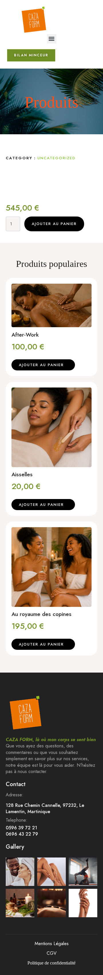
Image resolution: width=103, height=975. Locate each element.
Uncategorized (56, 158)
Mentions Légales (52, 943)
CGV (52, 953)
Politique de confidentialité (51, 962)
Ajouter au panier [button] (41, 365)
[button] (51, 39)
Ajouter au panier (54, 223)
